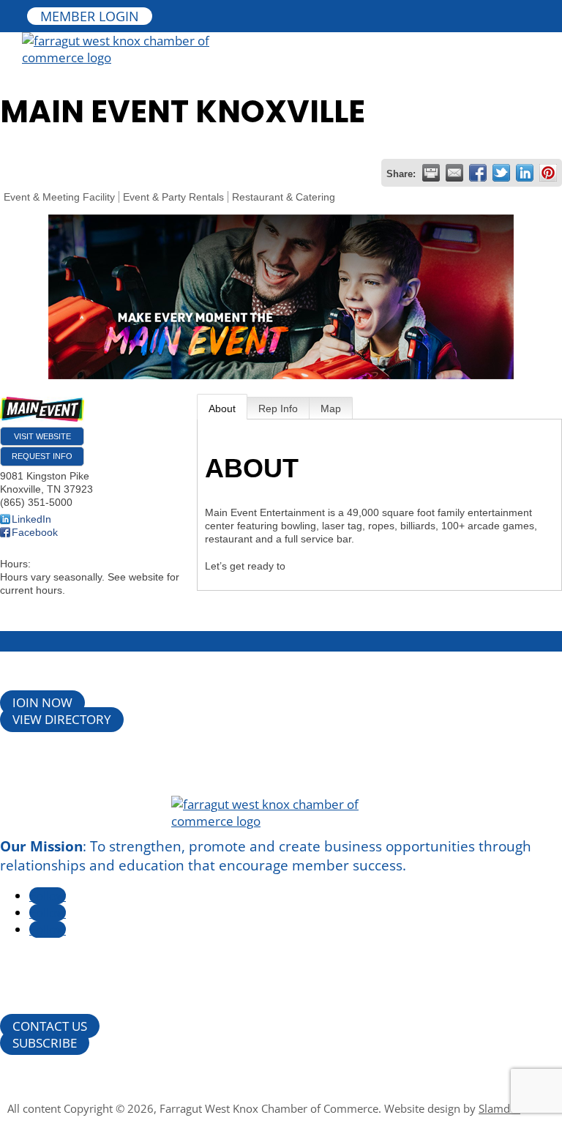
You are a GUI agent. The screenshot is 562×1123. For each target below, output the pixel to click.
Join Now (42, 703)
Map (331, 408)
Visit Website (42, 436)
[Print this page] (431, 173)
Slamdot (499, 1108)
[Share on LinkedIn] (524, 173)
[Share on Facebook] (478, 173)
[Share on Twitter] (501, 173)
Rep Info (278, 408)
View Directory (61, 720)
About (222, 408)
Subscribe (44, 1042)
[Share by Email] (454, 173)
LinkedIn (31, 519)
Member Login (89, 16)
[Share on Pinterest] (548, 173)
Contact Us (49, 1026)
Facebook (35, 532)
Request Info (42, 456)
